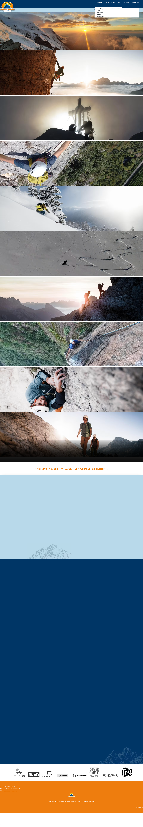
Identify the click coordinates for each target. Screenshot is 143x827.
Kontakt (127, 2)
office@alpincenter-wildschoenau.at (11, 788)
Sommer (99, 2)
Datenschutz (71, 801)
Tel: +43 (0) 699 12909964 (8, 786)
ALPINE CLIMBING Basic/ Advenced (60, 482)
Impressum (62, 801)
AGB (79, 801)
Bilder (120, 2)
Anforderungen (100, 16)
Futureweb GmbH (89, 801)
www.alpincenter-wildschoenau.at (10, 791)
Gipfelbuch (99, 10)
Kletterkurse (100, 12)
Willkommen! (52, 801)
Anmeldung (100, 9)
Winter (107, 2)
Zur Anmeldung (42, 557)
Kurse (113, 2)
